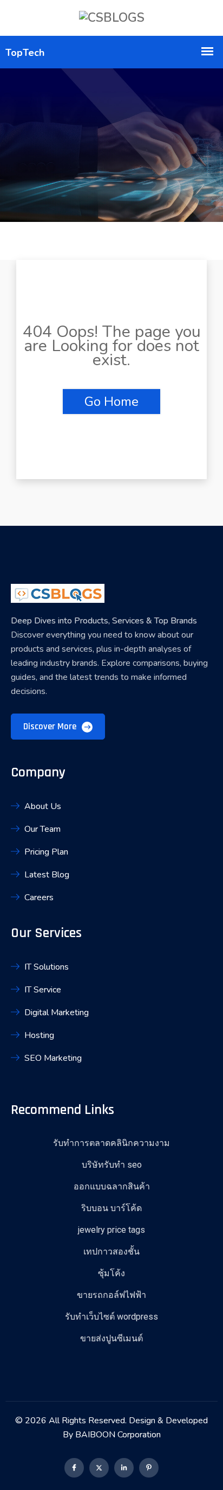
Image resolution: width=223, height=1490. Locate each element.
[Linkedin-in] (124, 1468)
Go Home (111, 401)
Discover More (50, 727)
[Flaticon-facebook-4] (74, 1468)
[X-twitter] (99, 1468)
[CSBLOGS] (112, 18)
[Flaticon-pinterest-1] (149, 1468)
